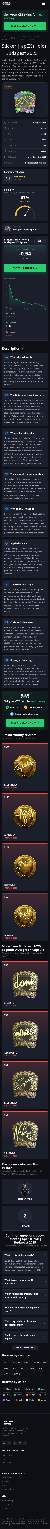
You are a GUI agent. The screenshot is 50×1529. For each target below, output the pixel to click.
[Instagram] (20, 1443)
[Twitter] (9, 1443)
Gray (8, 1394)
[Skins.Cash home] (6, 3)
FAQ (3, 1459)
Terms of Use (7, 1504)
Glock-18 (16, 1362)
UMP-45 (17, 1374)
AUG (40, 1368)
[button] (25, 99)
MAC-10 (36, 1362)
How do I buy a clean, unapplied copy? (21, 1309)
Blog (4, 1485)
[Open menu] (43, 3)
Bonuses (5, 1481)
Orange (32, 1394)
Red (20, 1400)
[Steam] (15, 1443)
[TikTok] (25, 1443)
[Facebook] (4, 1443)
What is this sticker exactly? (19, 1255)
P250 (26, 1362)
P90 (44, 1362)
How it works (7, 1455)
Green (19, 1394)
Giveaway (6, 1466)
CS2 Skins (4, 38)
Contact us (6, 1508)
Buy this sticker (25, 268)
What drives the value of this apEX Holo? (19, 1282)
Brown (31, 1389)
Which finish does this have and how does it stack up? (21, 1295)
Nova (32, 1368)
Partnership (7, 1477)
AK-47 (6, 1362)
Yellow (43, 1400)
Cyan (43, 1389)
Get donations (8, 1489)
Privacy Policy (7, 1500)
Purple (9, 1400)
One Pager (6, 1462)
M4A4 (6, 1368)
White (31, 1400)
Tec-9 (23, 1368)
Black (8, 1389)
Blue (20, 1389)
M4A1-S (6, 1374)
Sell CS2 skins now (25, 25)
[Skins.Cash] (25, 1423)
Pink (44, 1394)
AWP (14, 1368)
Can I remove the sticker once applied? (20, 1337)
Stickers (14, 38)
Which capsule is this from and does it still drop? (20, 1323)
